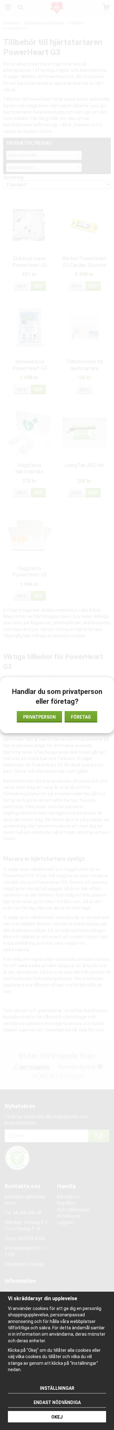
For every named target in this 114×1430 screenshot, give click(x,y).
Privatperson (39, 717)
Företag (81, 717)
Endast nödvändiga (57, 1402)
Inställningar (57, 1388)
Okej (57, 1417)
